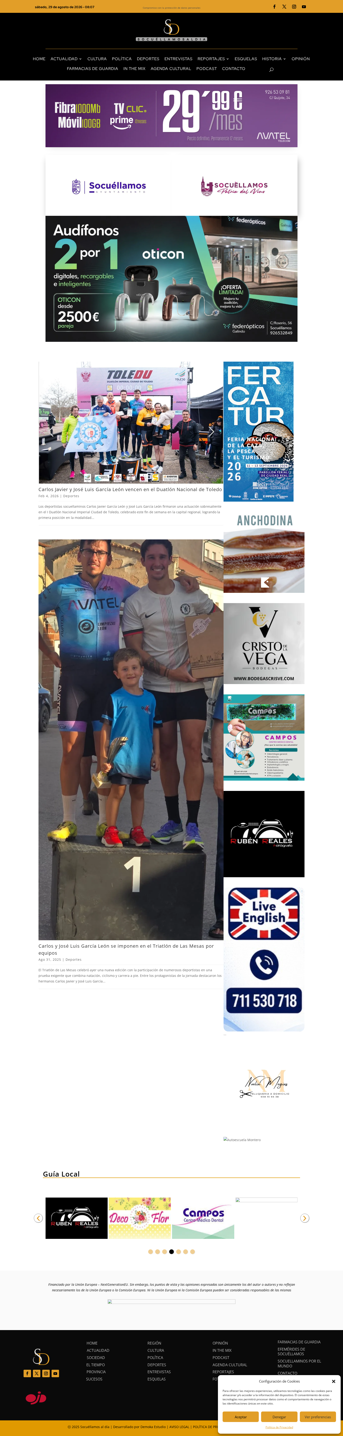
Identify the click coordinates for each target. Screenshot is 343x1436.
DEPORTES (148, 58)
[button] (333, 1381)
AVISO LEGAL (179, 1427)
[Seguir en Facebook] (275, 7)
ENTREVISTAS (178, 58)
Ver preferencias (318, 1417)
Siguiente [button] (304, 1218)
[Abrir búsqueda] (263, 70)
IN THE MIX (134, 68)
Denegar (279, 1417)
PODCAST (206, 68)
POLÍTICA (122, 58)
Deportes (71, 496)
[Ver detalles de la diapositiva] (77, 1218)
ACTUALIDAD (64, 58)
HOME (39, 58)
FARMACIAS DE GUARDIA (92, 68)
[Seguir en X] (284, 7)
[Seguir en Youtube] (304, 7)
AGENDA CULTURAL (171, 68)
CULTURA (97, 58)
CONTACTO (233, 68)
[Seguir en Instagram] (294, 7)
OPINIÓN (301, 58)
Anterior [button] (38, 1218)
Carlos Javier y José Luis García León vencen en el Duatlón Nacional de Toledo (130, 489)
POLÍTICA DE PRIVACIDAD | (214, 1427)
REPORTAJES (211, 58)
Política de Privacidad (279, 1427)
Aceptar (241, 1417)
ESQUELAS (246, 58)
